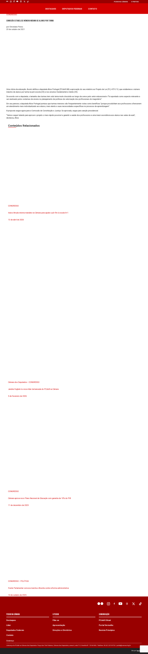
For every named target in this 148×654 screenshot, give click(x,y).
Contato (92, 9)
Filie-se (56, 620)
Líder (8, 625)
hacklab (140, 651)
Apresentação (59, 625)
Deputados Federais (72, 9)
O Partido (135, 2)
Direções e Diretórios (62, 630)
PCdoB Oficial (105, 620)
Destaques (50, 9)
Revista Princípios (107, 630)
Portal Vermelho (106, 625)
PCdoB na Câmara (121, 2)
